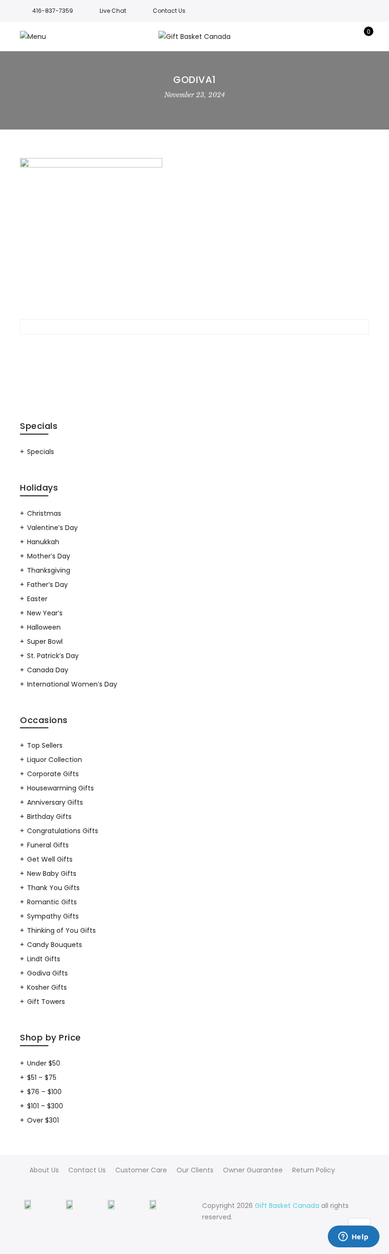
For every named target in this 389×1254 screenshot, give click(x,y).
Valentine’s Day (52, 527)
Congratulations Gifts (62, 831)
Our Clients (194, 1170)
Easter (37, 599)
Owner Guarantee (253, 1170)
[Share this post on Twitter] (177, 348)
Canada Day (47, 670)
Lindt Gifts (43, 959)
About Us (44, 1170)
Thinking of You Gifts (61, 930)
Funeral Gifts (48, 845)
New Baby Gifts (51, 873)
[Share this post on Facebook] (160, 348)
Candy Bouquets (54, 944)
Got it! (344, 23)
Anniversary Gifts (55, 802)
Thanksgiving (48, 570)
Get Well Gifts (50, 859)
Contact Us (87, 1170)
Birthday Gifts (49, 816)
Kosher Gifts (47, 987)
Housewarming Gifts (60, 788)
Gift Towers (46, 1001)
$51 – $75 (41, 1077)
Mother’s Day (48, 556)
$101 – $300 (45, 1106)
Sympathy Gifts (53, 916)
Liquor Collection (54, 759)
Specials (40, 451)
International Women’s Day (72, 684)
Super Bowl (45, 641)
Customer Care (141, 1170)
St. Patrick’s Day (53, 655)
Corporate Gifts (53, 774)
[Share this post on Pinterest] (211, 348)
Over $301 (43, 1120)
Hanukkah (43, 542)
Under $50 (43, 1063)
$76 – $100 (44, 1091)
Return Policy (313, 1170)
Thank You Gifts (53, 887)
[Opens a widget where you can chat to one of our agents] (353, 1237)
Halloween (44, 627)
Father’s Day (47, 584)
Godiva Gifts (47, 973)
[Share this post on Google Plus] (194, 348)
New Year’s (45, 613)
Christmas (44, 513)
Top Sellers (45, 745)
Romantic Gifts (52, 902)
